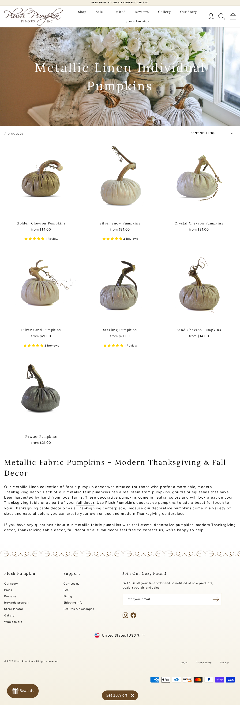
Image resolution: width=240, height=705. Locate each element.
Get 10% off (116, 695)
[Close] (132, 695)
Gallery (164, 12)
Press (8, 590)
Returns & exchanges (79, 609)
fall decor (85, 502)
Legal (184, 662)
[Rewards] (23, 691)
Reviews (142, 12)
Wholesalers (13, 621)
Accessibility (204, 662)
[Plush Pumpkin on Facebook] (133, 615)
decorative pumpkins (171, 508)
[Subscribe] (216, 599)
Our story (11, 583)
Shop (82, 12)
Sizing (68, 596)
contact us (153, 530)
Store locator (13, 609)
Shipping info (73, 602)
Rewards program (16, 602)
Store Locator (138, 21)
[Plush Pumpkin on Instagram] (125, 615)
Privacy (224, 662)
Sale (99, 12)
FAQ (67, 590)
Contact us (72, 583)
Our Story (188, 12)
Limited (119, 12)
